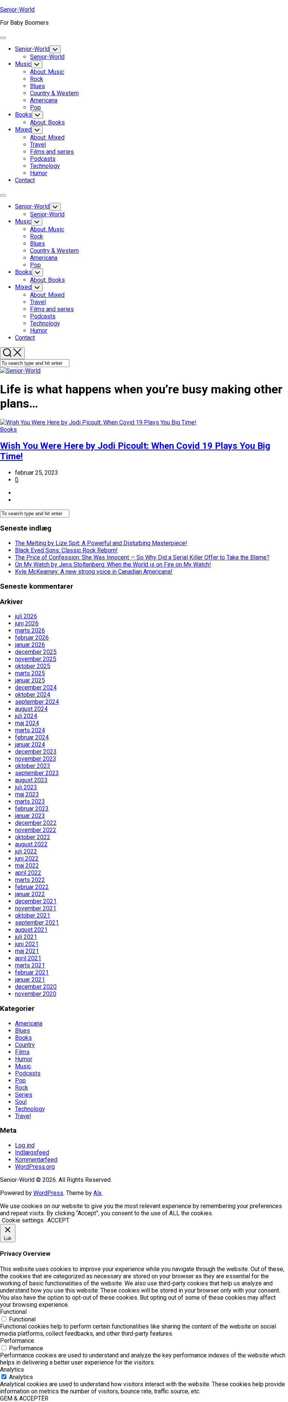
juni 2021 (27, 944)
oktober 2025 (32, 666)
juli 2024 (26, 716)
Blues (37, 86)
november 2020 (35, 993)
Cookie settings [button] (23, 1220)
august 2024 (31, 708)
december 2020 (36, 986)
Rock (36, 78)
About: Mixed (47, 137)
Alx (97, 1193)
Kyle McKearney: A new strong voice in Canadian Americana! (93, 571)
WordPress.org (35, 1166)
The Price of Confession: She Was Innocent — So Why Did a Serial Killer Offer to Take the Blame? (142, 557)
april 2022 (28, 872)
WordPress (48, 1193)
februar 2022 (32, 887)
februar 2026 (32, 637)
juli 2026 (26, 616)
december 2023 (36, 751)
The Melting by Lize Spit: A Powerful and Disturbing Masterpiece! (101, 543)
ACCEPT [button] (58, 1220)
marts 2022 (30, 879)
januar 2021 (30, 979)
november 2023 (35, 758)
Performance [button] (17, 1340)
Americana (43, 100)
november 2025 (35, 659)
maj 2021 (27, 951)
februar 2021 (32, 972)
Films (22, 1052)
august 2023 (31, 780)
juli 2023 (26, 787)
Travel (38, 144)
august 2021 (31, 929)
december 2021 (36, 901)
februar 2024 (32, 737)
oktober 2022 (32, 837)
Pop (35, 107)
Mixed (23, 129)
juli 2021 (26, 936)
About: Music (47, 71)
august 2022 (31, 844)
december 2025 (36, 651)
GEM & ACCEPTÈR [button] (24, 1398)
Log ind (24, 1145)
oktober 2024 (32, 694)
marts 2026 (30, 630)
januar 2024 (30, 744)
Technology (45, 165)
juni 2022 (27, 858)
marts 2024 (30, 730)
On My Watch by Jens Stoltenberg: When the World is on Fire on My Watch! (113, 564)
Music (23, 63)
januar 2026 (30, 644)
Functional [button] (13, 1311)
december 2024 (36, 687)
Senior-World (17, 9)
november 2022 (35, 830)
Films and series (52, 151)
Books (23, 114)
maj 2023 (27, 794)
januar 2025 (30, 680)
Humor (38, 173)
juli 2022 (26, 851)
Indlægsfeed (32, 1152)
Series (23, 1094)
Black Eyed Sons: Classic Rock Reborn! (66, 550)
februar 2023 (32, 808)
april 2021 (28, 958)
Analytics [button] (12, 1369)
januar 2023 (30, 815)
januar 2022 (30, 894)
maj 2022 (27, 865)
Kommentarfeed (36, 1159)
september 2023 (37, 773)
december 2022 (36, 822)
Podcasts (43, 158)
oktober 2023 (32, 765)
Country (25, 1044)
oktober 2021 (32, 915)
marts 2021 (30, 965)
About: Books (47, 122)
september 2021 (37, 922)
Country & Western (54, 93)
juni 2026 (27, 623)
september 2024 (37, 701)
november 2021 (35, 908)
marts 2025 (30, 673)
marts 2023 (30, 801)
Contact (25, 180)
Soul (21, 1101)
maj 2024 (27, 723)
